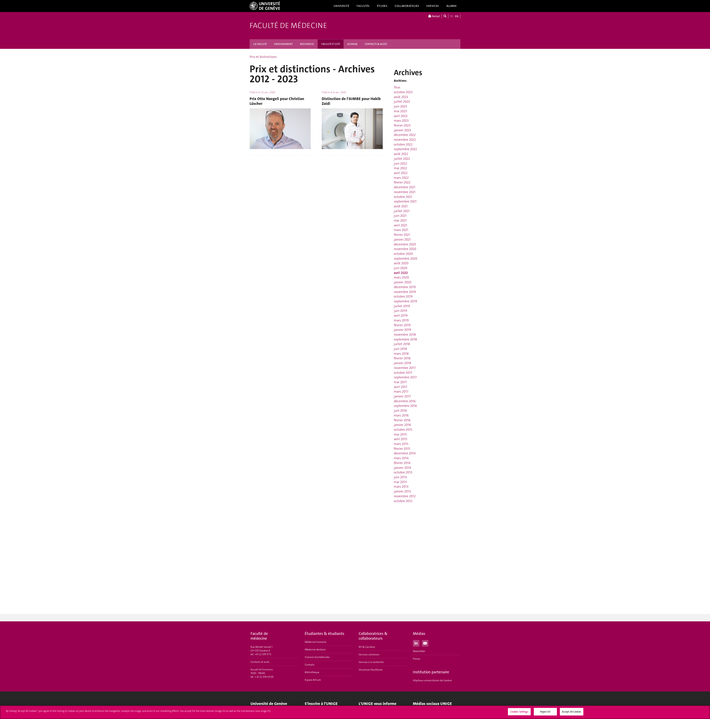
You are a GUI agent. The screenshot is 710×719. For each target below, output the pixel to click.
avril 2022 (401, 173)
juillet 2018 (402, 344)
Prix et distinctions (263, 57)
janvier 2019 (402, 330)
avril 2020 (401, 273)
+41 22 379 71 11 (263, 654)
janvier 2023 (402, 130)
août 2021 (401, 206)
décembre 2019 (405, 287)
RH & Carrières (367, 647)
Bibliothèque (312, 672)
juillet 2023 (402, 101)
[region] (355, 712)
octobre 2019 (403, 296)
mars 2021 (401, 230)
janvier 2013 (402, 491)
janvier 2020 (402, 282)
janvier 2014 (402, 467)
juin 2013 (400, 477)
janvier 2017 (402, 396)
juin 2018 (400, 349)
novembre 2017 (404, 368)
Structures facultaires (371, 669)
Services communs (369, 654)
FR (451, 16)
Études (382, 6)
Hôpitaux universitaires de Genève (432, 680)
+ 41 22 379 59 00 (264, 677)
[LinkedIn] (416, 642)
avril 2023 (401, 116)
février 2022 (402, 182)
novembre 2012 (405, 496)
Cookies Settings (519, 711)
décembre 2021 (404, 187)
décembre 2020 (405, 244)
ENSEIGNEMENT (283, 44)
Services (432, 6)
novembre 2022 (405, 139)
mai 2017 (400, 382)
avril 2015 (400, 439)
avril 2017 (400, 387)
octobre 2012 (403, 501)
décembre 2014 (405, 453)
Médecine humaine (315, 642)
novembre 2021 (404, 192)
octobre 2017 (403, 372)
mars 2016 (401, 415)
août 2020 (401, 263)
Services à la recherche (371, 662)
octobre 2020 (403, 254)
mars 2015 (401, 444)
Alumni (451, 6)
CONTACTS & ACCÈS (376, 44)
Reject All (545, 711)
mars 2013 (401, 486)
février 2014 (402, 463)
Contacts (310, 664)
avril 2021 (400, 225)
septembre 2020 (405, 258)
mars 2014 (401, 458)
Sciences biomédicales (317, 657)
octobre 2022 (403, 144)
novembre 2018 (405, 334)
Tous (397, 87)
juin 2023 (400, 106)
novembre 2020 (405, 249)
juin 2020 (400, 268)
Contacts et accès (260, 662)
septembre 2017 (405, 377)
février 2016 (402, 420)
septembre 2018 (405, 339)
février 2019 (402, 325)
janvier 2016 (402, 425)
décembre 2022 (405, 135)
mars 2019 (401, 320)
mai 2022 (400, 168)
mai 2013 (400, 482)
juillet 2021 (402, 211)
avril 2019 (401, 315)
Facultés (363, 6)
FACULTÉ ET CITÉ (330, 44)
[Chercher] (445, 16)
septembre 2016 (405, 406)
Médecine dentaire (315, 649)
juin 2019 (400, 310)
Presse (416, 658)
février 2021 (402, 234)
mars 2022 (401, 177)
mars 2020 (401, 277)
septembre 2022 (405, 149)
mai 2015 (400, 434)
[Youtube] (425, 642)
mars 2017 (401, 391)
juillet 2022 (402, 158)
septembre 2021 (405, 201)
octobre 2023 (403, 92)
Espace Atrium (313, 679)
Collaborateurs (407, 6)
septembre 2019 (405, 301)
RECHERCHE (307, 44)
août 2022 (401, 154)
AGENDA (352, 44)
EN (456, 16)
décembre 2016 (405, 401)
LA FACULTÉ (260, 44)
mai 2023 (400, 111)
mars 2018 (401, 353)
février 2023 (402, 125)
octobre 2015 (403, 429)
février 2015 (402, 448)
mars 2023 (401, 120)
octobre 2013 (403, 472)
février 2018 (402, 358)
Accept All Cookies (571, 711)
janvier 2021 (402, 239)
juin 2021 (400, 215)
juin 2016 (400, 410)
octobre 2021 (403, 197)
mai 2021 (400, 220)
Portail (435, 16)
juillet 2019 (402, 306)
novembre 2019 (405, 292)
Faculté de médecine (288, 25)
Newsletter (419, 651)
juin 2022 (400, 163)
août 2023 (401, 97)
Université (341, 6)
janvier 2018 (402, 363)
